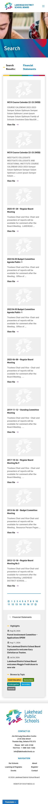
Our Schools (13, 763)
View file (11, 124)
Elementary (28, 680)
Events (13, 770)
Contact (34, 770)
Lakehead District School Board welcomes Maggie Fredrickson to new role (22, 664)
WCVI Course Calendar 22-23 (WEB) (23, 102)
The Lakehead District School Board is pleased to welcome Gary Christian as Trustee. (23, 649)
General (11, 689)
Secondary (26, 684)
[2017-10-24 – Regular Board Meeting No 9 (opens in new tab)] (24, 447)
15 (24, 604)
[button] (43, 6)
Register (34, 767)
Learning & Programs (13, 767)
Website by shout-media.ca (24, 784)
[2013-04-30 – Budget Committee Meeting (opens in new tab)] (24, 497)
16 (28, 604)
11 (9, 604)
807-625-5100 (27, 745)
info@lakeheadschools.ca (24, 751)
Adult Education (14, 680)
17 (32, 604)
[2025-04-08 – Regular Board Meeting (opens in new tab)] (24, 346)
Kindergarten (13, 684)
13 (16, 604)
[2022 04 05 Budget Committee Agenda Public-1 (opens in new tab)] (24, 246)
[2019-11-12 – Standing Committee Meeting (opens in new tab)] (24, 396)
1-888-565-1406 (28, 748)
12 (13, 604)
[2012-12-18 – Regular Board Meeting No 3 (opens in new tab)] (24, 547)
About (34, 763)
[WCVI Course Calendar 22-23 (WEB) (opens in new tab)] (24, 89)
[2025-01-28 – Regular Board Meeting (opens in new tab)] (24, 195)
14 (20, 604)
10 (36, 601)
